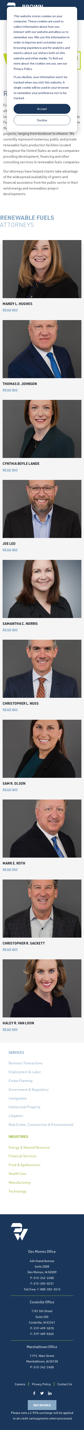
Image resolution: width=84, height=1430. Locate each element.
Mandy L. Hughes (17, 303)
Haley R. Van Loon (18, 1023)
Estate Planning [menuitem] (21, 1081)
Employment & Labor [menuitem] (25, 1072)
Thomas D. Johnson (20, 383)
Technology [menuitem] (17, 1191)
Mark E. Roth (14, 863)
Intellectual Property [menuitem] (24, 1107)
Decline (42, 120)
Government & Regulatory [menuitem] (29, 1089)
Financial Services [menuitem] (22, 1156)
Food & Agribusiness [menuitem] (24, 1165)
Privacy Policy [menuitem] (41, 1384)
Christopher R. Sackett (24, 943)
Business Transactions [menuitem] (26, 1063)
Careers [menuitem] (20, 1384)
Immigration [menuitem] (18, 1098)
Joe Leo (9, 543)
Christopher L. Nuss (21, 703)
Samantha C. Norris (20, 623)
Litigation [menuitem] (16, 1116)
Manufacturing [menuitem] (20, 1182)
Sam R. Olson (14, 783)
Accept (42, 109)
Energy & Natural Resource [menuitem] (29, 1147)
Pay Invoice (42, 1405)
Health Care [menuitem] (17, 1173)
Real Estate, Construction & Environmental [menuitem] (41, 1124)
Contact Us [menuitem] (64, 1384)
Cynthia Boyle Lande (21, 463)
